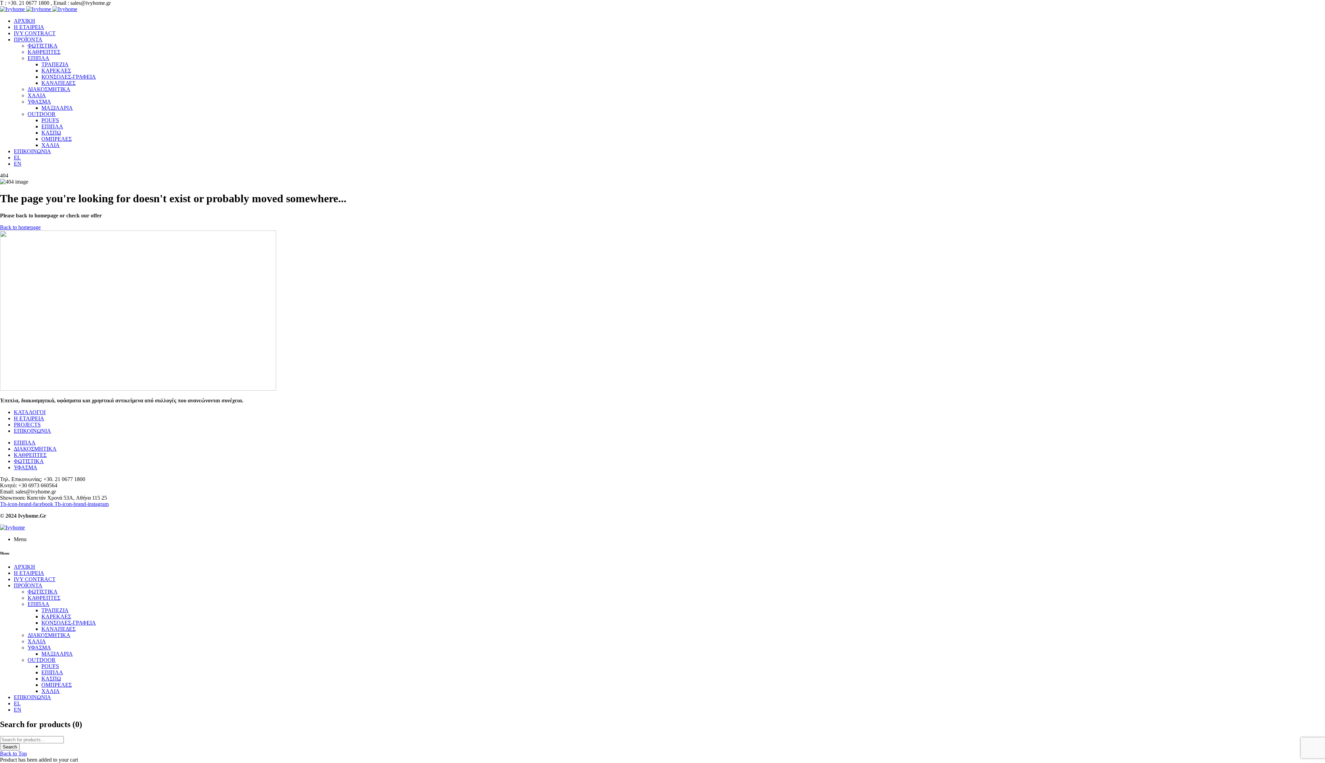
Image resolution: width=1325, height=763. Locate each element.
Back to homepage (20, 227)
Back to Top (13, 753)
